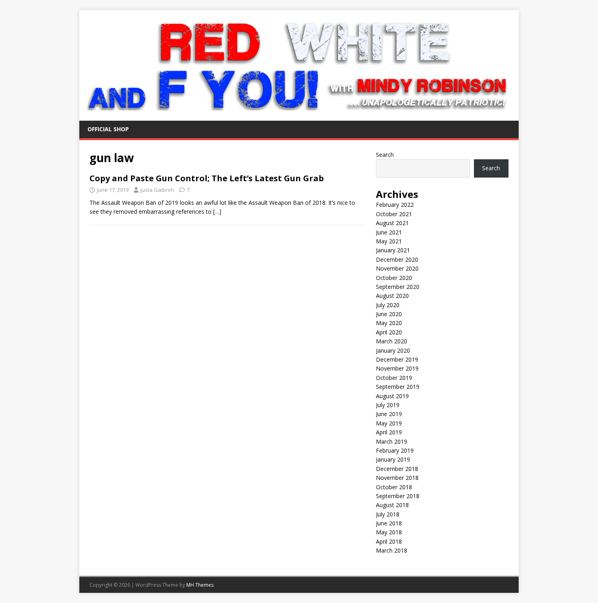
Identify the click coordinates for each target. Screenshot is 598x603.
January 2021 (393, 250)
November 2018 (397, 478)
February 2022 (395, 204)
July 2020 (387, 305)
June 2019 (389, 414)
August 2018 (392, 505)
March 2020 (391, 341)
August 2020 (392, 295)
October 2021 (394, 214)
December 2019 (397, 359)
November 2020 (397, 268)
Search (385, 154)
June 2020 (389, 314)
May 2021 (389, 241)
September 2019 (397, 386)
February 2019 (395, 450)
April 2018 (389, 541)
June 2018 (389, 523)
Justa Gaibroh (157, 189)
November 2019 (397, 368)
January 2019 (393, 459)
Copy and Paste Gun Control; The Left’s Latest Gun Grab (206, 178)
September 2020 (397, 287)
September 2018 (397, 496)
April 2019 (389, 432)
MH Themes (200, 584)
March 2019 (391, 441)
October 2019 (394, 378)
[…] (217, 211)
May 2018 (389, 532)
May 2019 (389, 423)
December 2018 (397, 469)
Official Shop (108, 129)
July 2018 (387, 514)
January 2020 (393, 350)
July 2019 (387, 405)
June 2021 (389, 232)
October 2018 (394, 487)
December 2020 (397, 259)
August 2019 (392, 396)
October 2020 (394, 278)
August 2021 (392, 223)
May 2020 (389, 323)
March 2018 (391, 550)
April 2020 (389, 332)
